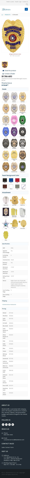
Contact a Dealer (9, 74)
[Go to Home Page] (2, 15)
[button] (27, 4)
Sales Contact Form (8, 447)
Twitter (6, 424)
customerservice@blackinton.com (14, 440)
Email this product (10, 70)
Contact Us (25, 1)
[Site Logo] (6, 9)
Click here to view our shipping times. (9, 304)
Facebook (3, 424)
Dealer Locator (10, 1)
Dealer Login (18, 1)
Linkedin (13, 424)
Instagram (9, 424)
